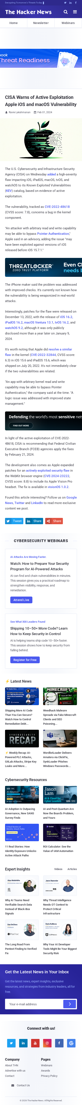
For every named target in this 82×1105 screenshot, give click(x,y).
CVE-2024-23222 (56, 476)
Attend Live (21, 600)
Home (13, 23)
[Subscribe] (69, 1004)
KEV (9, 191)
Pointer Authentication (53, 234)
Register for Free (25, 660)
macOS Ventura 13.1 (38, 322)
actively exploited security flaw (47, 470)
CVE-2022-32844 (43, 355)
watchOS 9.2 (14, 328)
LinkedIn (37, 503)
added (51, 174)
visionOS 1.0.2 (58, 487)
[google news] (71, 1043)
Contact (9, 1075)
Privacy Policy (49, 1075)
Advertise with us (15, 1070)
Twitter (19, 503)
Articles (72, 869)
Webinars (68, 23)
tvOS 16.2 (62, 322)
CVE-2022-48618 (57, 207)
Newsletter (41, 23)
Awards (45, 1070)
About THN (11, 1065)
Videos (58, 869)
